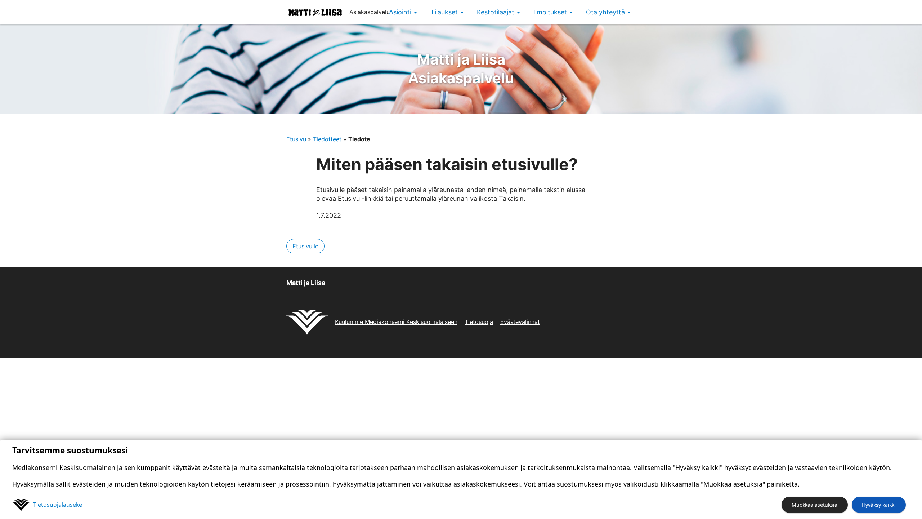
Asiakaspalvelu (461, 68)
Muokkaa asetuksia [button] (814, 504)
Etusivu (296, 139)
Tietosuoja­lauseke (57, 504)
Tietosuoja (479, 321)
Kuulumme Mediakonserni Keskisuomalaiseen (396, 321)
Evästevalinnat (520, 321)
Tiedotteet (327, 139)
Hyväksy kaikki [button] (879, 504)
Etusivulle (305, 246)
